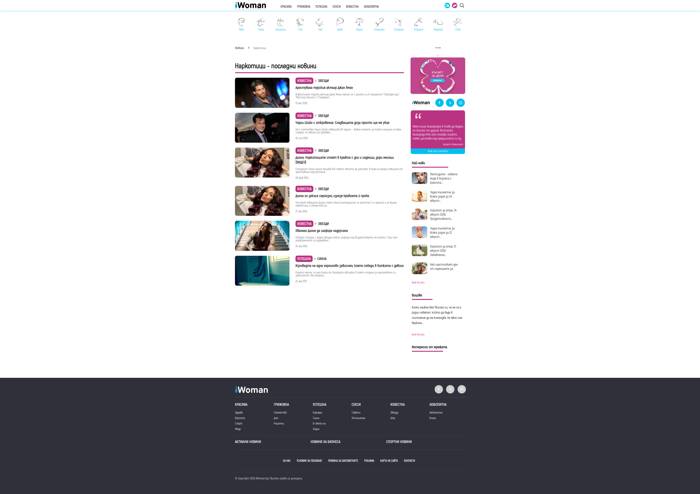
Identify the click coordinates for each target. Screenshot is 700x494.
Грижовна (303, 7)
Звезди (394, 412)
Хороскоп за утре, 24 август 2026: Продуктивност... (443, 214)
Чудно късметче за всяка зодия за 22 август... (442, 232)
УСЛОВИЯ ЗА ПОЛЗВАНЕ (309, 461)
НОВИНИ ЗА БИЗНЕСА (325, 441)
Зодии (316, 429)
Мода (238, 429)
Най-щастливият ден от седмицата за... (444, 267)
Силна (316, 418)
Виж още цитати (438, 151)
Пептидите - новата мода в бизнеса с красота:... (443, 178)
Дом (276, 418)
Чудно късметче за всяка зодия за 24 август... (442, 196)
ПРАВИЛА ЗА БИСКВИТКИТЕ (343, 461)
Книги (432, 418)
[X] (450, 103)
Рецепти (279, 423)
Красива (286, 7)
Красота (240, 418)
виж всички (418, 282)
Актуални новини (248, 441)
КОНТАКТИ (409, 461)
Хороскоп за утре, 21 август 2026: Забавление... (443, 250)
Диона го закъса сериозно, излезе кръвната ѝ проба (332, 196)
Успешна (321, 7)
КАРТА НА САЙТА (389, 461)
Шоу (392, 418)
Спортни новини (399, 441)
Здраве (239, 412)
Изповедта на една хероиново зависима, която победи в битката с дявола (349, 265)
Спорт (238, 423)
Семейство (280, 412)
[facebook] (439, 103)
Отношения (358, 418)
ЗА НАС (287, 461)
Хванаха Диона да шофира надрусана (321, 230)
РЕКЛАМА (369, 461)
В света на (319, 423)
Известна (352, 7)
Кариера (317, 412)
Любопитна (371, 7)
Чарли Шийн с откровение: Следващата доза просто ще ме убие (342, 122)
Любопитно (435, 412)
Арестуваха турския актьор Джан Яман (324, 87)
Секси (336, 7)
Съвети (356, 412)
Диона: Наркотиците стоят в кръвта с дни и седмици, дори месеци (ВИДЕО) (344, 160)
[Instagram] (460, 103)
